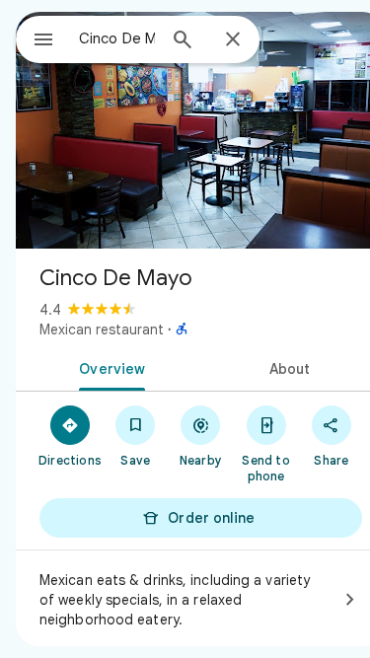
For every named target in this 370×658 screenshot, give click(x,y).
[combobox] (117, 38)
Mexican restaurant (101, 329)
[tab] (108, 367)
